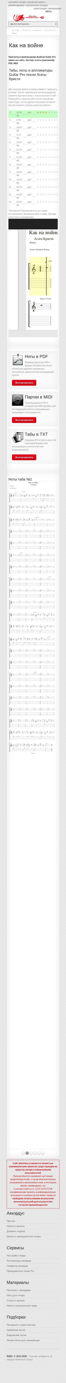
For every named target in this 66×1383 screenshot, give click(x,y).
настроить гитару (17, 2)
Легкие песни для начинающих (23, 1340)
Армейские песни (16, 1330)
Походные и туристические (21, 1325)
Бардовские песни (16, 1335)
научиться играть (36, 2)
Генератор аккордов (17, 1266)
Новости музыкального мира (22, 1305)
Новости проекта (15, 1226)
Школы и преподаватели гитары (24, 1236)
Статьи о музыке (15, 1300)
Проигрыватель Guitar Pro (20, 1271)
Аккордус (16, 30)
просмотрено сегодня (37, 5)
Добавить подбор (16, 1231)
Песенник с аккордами (31, 30)
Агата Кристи (50, 30)
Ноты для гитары (16, 1295)
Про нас (11, 1221)
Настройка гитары (16, 1255)
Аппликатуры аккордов (19, 1260)
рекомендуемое (16, 5)
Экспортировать (24, 382)
